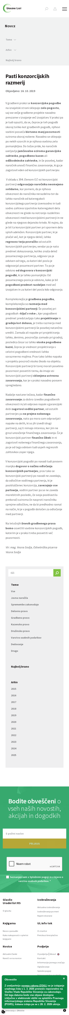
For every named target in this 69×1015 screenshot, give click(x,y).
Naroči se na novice (12, 958)
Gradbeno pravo (20, 617)
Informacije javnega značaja (51, 962)
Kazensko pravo (20, 624)
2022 (13, 735)
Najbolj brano (13, 60)
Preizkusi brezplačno (47, 935)
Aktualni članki (10, 954)
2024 (13, 748)
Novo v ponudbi (10, 931)
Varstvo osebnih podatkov (26, 637)
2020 (13, 722)
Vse (13, 591)
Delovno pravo (19, 611)
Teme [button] (9, 39)
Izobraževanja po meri (48, 911)
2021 (13, 728)
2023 (13, 741)
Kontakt (41, 958)
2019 (13, 715)
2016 (13, 695)
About (53, 954)
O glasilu (7, 910)
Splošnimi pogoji (39, 877)
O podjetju (42, 954)
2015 (13, 688)
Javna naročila (19, 598)
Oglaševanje (43, 966)
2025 (13, 755)
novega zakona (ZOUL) (34, 985)
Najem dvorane (44, 915)
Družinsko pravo (20, 631)
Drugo (14, 650)
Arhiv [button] (9, 50)
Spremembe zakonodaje (25, 604)
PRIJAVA (34, 843)
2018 (13, 708)
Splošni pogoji (44, 971)
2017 (13, 702)
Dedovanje (17, 644)
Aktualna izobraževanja (48, 907)
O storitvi (42, 931)
